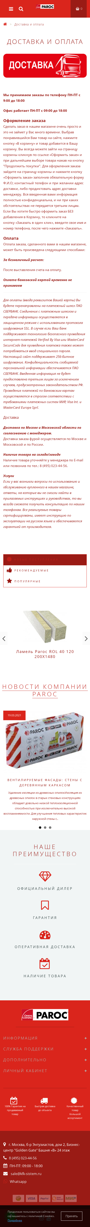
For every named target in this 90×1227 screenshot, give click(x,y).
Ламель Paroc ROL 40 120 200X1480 (45, 654)
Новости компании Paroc (45, 690)
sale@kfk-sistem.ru (26, 1173)
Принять (72, 1216)
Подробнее (15, 1220)
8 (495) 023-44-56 (23, 1158)
